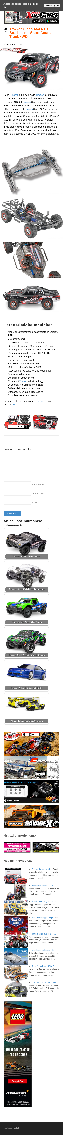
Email (38, 493)
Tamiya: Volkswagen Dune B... (45, 901)
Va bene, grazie (52, 5)
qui (13, 404)
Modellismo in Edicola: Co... (44, 950)
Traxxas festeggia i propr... (43, 918)
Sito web (35, 502)
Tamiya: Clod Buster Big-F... (44, 934)
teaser (15, 95)
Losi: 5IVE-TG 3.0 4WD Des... (45, 982)
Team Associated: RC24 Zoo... (45, 966)
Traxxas (21, 45)
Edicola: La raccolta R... (42, 869)
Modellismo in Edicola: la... (43, 885)
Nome (38, 484)
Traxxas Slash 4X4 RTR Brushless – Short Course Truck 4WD (30, 33)
